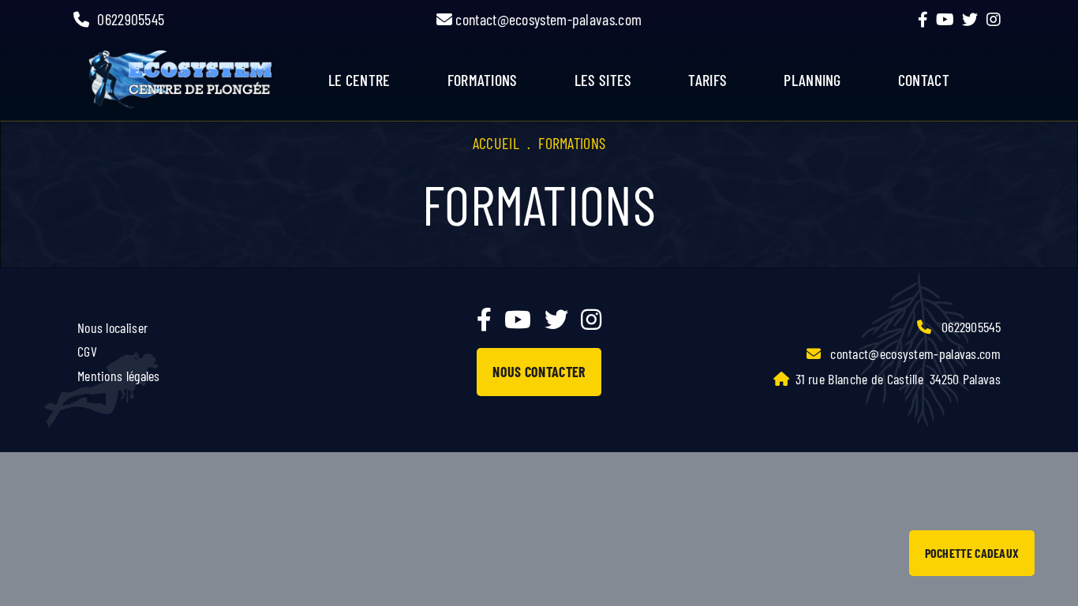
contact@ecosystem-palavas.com (547, 18)
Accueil (496, 142)
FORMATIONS (482, 79)
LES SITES (603, 79)
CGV (87, 351)
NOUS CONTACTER (538, 371)
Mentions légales (118, 375)
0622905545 (130, 18)
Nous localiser (112, 327)
